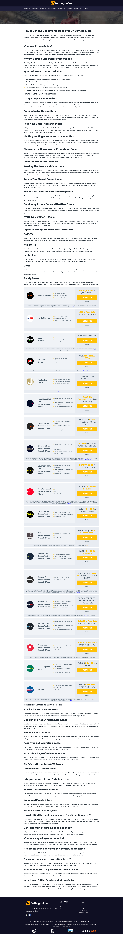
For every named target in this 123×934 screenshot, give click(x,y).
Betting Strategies (51, 8)
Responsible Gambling (83, 912)
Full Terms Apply (77, 592)
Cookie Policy (81, 907)
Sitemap (62, 908)
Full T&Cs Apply (69, 503)
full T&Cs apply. (81, 459)
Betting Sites (34, 8)
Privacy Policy (81, 908)
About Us (62, 905)
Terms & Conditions (82, 910)
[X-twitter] (27, 915)
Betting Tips (42, 8)
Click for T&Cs (82, 523)
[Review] (30, 295)
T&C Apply (87, 545)
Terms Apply (86, 615)
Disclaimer (80, 905)
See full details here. (86, 370)
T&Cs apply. (72, 306)
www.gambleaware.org (87, 459)
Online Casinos (76, 8)
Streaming (69, 8)
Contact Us (62, 907)
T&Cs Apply (93, 349)
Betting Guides (60, 8)
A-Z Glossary (85, 8)
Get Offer (87, 297)
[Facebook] (30, 915)
